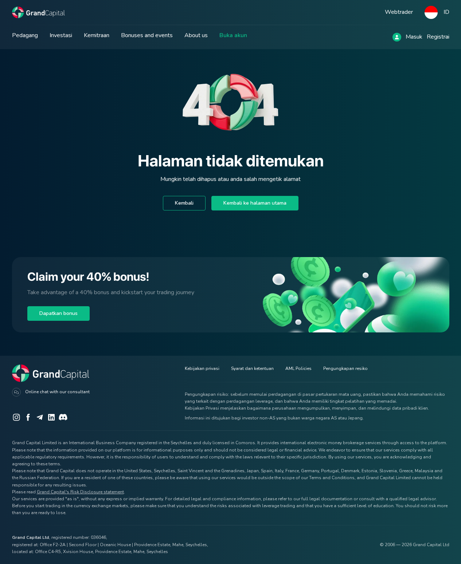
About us (196, 35)
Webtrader (399, 12)
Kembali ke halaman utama (254, 203)
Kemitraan (96, 35)
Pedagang (25, 35)
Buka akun (233, 35)
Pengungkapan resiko (345, 368)
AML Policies (298, 368)
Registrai (438, 37)
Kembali (184, 203)
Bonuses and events (147, 35)
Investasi (61, 35)
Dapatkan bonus (58, 313)
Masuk (414, 37)
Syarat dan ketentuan (252, 368)
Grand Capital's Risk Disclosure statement (80, 492)
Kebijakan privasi (202, 368)
